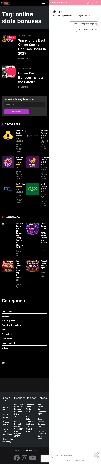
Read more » (23, 58)
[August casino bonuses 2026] (32, 271)
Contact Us (5, 408)
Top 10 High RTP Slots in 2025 (42, 435)
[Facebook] (17, 458)
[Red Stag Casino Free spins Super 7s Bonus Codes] (8, 271)
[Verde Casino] (32, 194)
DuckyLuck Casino (45, 158)
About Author (5, 415)
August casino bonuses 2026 (44, 264)
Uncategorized (8, 343)
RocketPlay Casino (21, 131)
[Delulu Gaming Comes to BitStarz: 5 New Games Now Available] (32, 234)
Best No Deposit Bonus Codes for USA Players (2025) (18, 428)
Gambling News (9, 320)
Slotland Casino (44, 131)
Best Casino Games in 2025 (42, 423)
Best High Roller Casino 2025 (30, 408)
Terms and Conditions (7, 431)
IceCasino (20, 184)
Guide (4, 330)
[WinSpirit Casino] (8, 168)
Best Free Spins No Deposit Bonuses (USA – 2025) (18, 410)
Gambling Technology (11, 325)
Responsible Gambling (7, 440)
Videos (5, 348)
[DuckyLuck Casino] (32, 168)
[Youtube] (32, 458)
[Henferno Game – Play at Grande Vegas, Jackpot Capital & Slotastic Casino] (9, 222)
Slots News (7, 339)
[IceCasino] (8, 194)
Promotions (11, 70)
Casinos (12, 37)
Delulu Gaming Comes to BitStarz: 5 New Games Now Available (45, 233)
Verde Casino (44, 185)
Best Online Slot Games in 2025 (42, 409)
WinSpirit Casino (20, 158)
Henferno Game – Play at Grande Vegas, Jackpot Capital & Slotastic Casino (20, 235)
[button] (44, 3)
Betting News (8, 311)
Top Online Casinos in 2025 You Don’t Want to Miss (30, 423)
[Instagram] (25, 458)
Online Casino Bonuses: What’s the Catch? (31, 77)
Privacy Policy (5, 423)
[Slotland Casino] (32, 141)
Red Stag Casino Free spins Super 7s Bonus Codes (19, 270)
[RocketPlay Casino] (8, 141)
